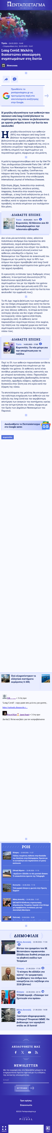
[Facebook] (15, 1052)
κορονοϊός (7, 437)
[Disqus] (26, 727)
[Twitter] (22, 1052)
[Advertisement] (26, 559)
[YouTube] (29, 1052)
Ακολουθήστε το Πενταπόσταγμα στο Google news (22, 425)
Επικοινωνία (26, 1105)
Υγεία (4, 43)
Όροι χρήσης (26, 1100)
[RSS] (36, 1052)
